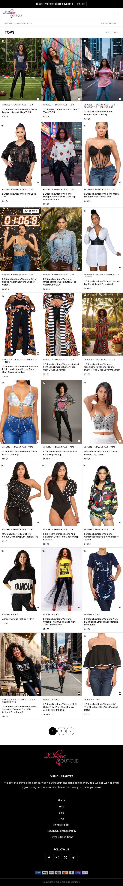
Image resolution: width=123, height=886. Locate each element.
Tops (30, 105)
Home (108, 32)
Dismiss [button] (81, 4)
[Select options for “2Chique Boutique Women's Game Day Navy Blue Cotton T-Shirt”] (38, 98)
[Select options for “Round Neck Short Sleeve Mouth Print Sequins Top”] (79, 441)
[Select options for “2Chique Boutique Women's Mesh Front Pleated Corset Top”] (120, 183)
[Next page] (70, 731)
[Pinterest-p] (74, 857)
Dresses (99, 274)
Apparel (6, 105)
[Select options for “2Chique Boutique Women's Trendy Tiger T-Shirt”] (79, 98)
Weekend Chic (106, 107)
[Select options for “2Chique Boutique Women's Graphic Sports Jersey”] (120, 98)
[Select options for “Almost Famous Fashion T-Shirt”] (38, 608)
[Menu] (116, 13)
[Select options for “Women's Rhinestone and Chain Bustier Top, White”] (120, 441)
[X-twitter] (65, 857)
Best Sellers (19, 699)
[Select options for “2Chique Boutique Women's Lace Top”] (38, 183)
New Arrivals (19, 105)
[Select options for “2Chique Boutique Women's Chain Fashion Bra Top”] (38, 441)
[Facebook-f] (49, 857)
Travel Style (90, 107)
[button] (79, 183)
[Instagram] (57, 857)
